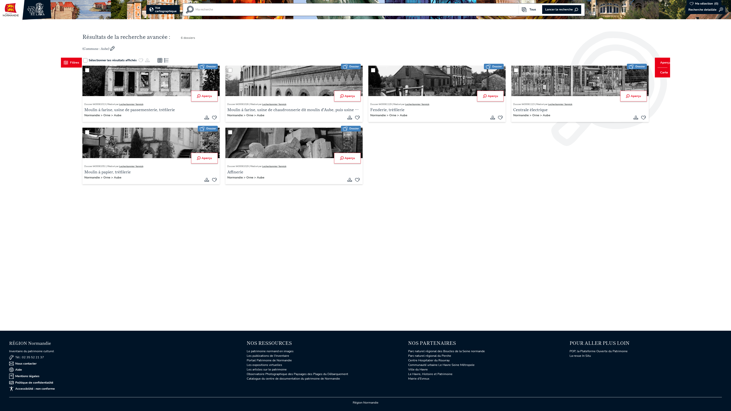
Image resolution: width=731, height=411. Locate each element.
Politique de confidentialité (34, 383)
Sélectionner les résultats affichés (120, 60)
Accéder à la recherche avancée (705, 9)
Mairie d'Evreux (418, 379)
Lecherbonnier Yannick (138, 104)
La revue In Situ (580, 356)
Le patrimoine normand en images (270, 351)
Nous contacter (26, 364)
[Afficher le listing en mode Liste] (173, 60)
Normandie (99, 115)
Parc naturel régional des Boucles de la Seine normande (446, 351)
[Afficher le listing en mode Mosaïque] (167, 60)
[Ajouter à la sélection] (218, 117)
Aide (18, 370)
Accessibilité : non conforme (35, 389)
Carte (661, 72)
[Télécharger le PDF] (210, 117)
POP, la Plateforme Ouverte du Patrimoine (599, 351)
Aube (124, 115)
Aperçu (210, 96)
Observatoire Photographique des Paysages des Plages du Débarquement (297, 374)
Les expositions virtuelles (264, 365)
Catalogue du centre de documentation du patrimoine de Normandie (293, 379)
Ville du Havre (418, 369)
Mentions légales (27, 376)
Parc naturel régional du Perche (429, 356)
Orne (114, 115)
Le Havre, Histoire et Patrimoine (430, 374)
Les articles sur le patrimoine (267, 369)
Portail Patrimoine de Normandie (269, 360)
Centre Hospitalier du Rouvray (429, 360)
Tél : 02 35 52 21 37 (29, 357)
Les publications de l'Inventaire (268, 356)
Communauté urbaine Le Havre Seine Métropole (441, 365)
